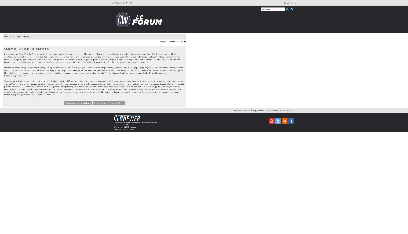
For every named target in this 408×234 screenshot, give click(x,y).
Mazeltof (133, 127)
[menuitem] (129, 3)
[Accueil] (140, 19)
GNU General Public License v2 (33, 70)
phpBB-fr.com (128, 125)
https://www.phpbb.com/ (15, 75)
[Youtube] (272, 121)
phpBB (127, 122)
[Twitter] (278, 121)
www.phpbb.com (113, 70)
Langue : (163, 41)
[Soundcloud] (285, 121)
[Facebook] (291, 121)
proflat (120, 127)
